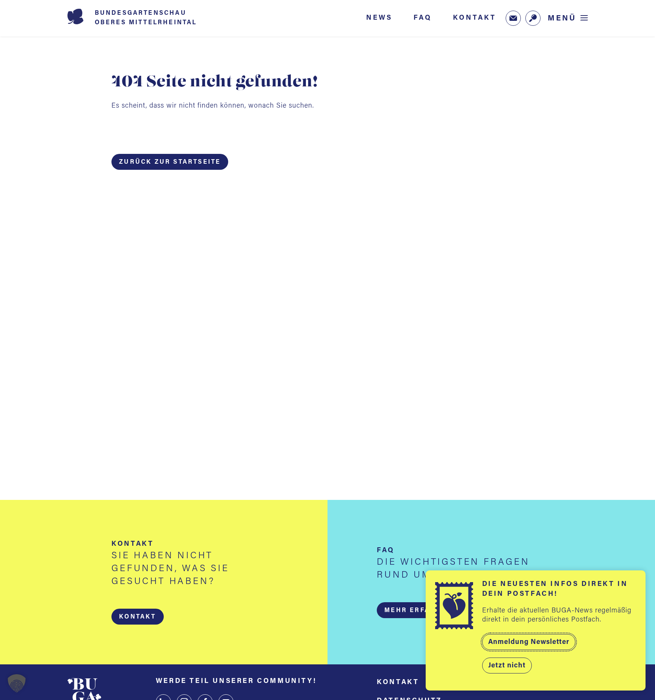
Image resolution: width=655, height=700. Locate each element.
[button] (137, 617)
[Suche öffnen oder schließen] (533, 18)
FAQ (423, 17)
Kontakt (474, 17)
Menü (562, 18)
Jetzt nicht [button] (507, 665)
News (379, 17)
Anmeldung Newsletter (528, 642)
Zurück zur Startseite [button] (170, 162)
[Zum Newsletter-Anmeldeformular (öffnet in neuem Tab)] (513, 18)
